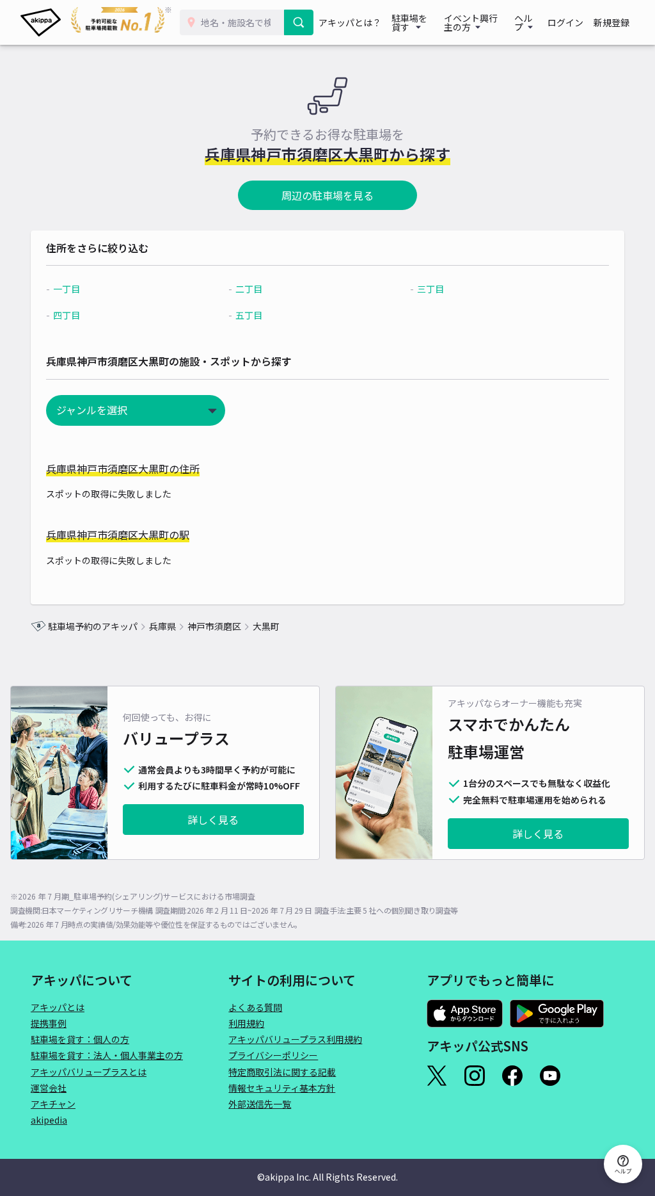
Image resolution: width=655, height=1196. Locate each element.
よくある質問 (255, 1007)
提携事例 (49, 1023)
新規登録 (611, 22)
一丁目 (66, 288)
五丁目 (248, 315)
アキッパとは (57, 1007)
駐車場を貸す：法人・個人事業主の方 (107, 1055)
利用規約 (246, 1023)
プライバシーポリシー (273, 1055)
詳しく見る (213, 819)
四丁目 (66, 315)
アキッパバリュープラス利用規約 (295, 1039)
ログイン (565, 22)
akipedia (49, 1119)
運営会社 (49, 1087)
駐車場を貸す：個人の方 (80, 1039)
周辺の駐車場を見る (327, 195)
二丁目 (248, 288)
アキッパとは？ (350, 22)
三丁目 (430, 288)
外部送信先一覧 (259, 1103)
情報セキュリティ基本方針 (281, 1087)
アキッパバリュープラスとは (88, 1071)
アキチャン (53, 1103)
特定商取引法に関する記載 (282, 1071)
